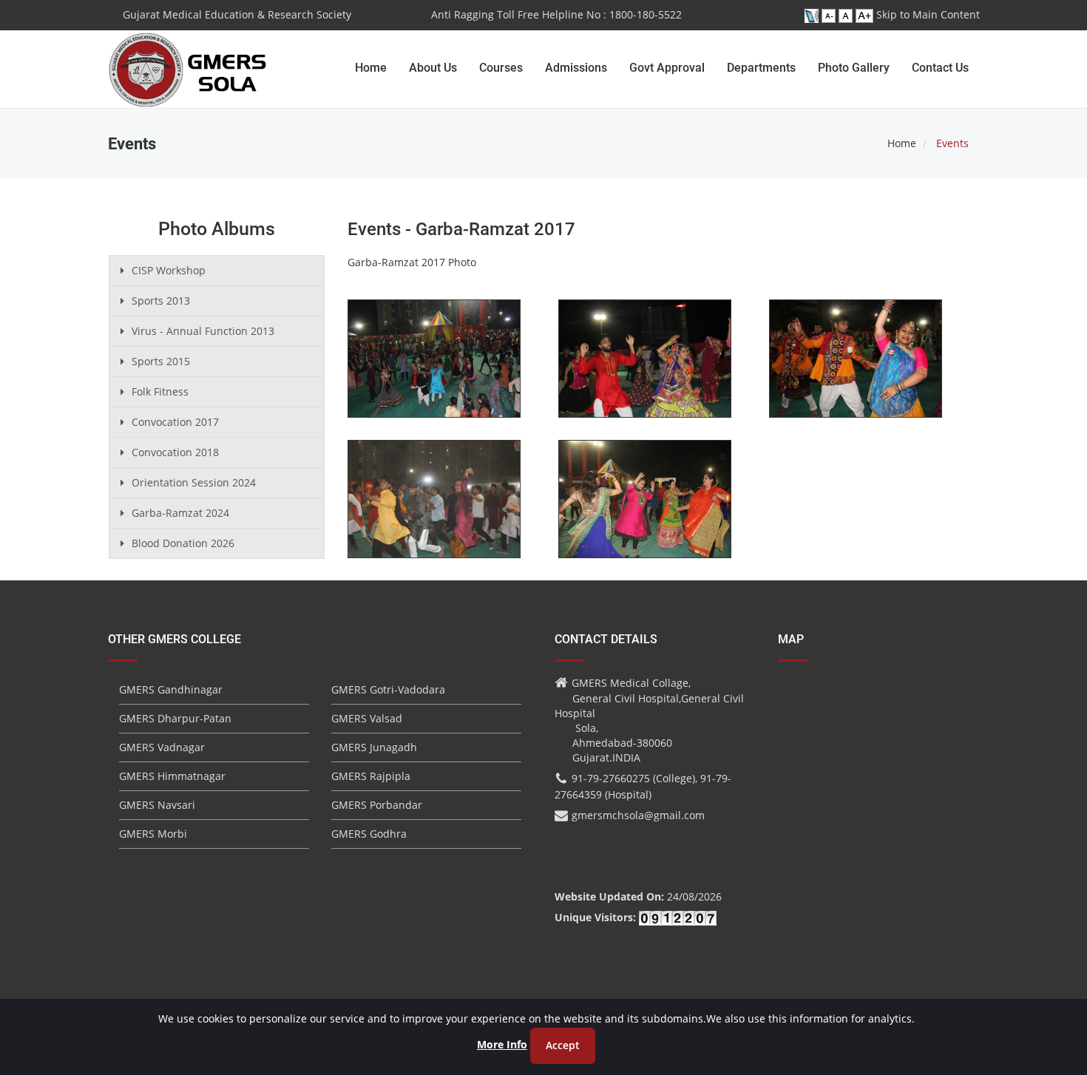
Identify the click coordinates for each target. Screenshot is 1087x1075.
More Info (502, 1044)
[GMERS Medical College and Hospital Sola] (188, 55)
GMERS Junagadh (374, 747)
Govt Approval (667, 68)
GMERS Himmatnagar (172, 776)
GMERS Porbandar (376, 805)
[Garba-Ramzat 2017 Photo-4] (434, 508)
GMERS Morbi (153, 834)
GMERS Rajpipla (370, 776)
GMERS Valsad (366, 718)
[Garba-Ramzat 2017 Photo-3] (855, 368)
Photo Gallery (854, 68)
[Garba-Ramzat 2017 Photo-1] (434, 368)
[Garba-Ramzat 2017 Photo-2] (644, 368)
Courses (501, 68)
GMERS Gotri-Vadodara (388, 689)
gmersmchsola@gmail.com (638, 815)
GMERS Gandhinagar (171, 689)
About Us (433, 68)
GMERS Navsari (157, 805)
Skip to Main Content (928, 14)
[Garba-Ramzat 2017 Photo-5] (644, 508)
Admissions (576, 68)
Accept (563, 1045)
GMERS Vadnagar (162, 747)
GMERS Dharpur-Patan (175, 718)
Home (371, 68)
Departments (761, 68)
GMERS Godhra (369, 834)
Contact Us (940, 68)
